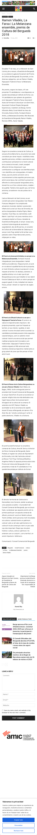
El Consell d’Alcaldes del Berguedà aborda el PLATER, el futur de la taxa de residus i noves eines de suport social (24, 643)
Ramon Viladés (7, 552)
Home (3, 13)
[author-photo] (18, 604)
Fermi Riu (6, 38)
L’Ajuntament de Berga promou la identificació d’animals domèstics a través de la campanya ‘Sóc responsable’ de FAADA (27, 581)
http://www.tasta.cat (18, 609)
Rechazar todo (18, 831)
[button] (3, 8)
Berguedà (10, 548)
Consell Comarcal (19, 548)
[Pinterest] (13, 43)
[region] (18, 816)
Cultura (10, 16)
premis (25, 550)
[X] (8, 43)
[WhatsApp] (18, 43)
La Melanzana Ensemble (15, 550)
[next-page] (6, 664)
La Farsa (5, 550)
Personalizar (18, 825)
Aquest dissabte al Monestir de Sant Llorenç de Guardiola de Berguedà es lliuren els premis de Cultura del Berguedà (10, 581)
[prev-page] (3, 664)
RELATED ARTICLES (9, 619)
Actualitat (9, 13)
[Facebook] (4, 43)
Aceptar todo (18, 820)
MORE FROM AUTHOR (25, 619)
